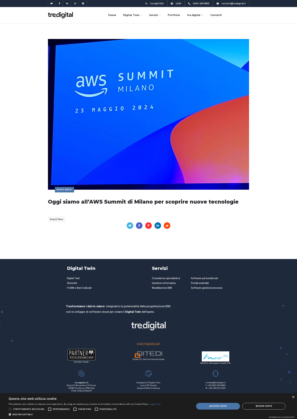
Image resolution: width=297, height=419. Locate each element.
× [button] (293, 397)
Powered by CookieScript (281, 417)
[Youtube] (51, 3)
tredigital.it (141, 382)
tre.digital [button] (194, 15)
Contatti (216, 15)
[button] (85, 415)
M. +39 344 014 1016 (216, 388)
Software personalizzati (204, 278)
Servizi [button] (153, 15)
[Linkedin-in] (67, 3)
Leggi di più (155, 404)
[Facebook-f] (59, 3)
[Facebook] (139, 225)
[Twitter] (130, 225)
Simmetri (72, 283)
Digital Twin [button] (131, 15)
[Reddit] (167, 225)
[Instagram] (75, 3)
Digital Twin (81, 268)
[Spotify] (83, 3)
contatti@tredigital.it (216, 382)
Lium (142, 385)
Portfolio (174, 15)
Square (140, 388)
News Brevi (64, 189)
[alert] (148, 406)
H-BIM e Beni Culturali (79, 287)
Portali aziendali (200, 283)
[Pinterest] (148, 225)
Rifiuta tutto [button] (264, 406)
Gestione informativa (164, 283)
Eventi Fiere (56, 219)
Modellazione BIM (162, 287)
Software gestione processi (206, 287)
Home (112, 15)
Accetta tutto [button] (218, 406)
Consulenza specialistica (166, 278)
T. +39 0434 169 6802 (215, 385)
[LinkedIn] (158, 225)
